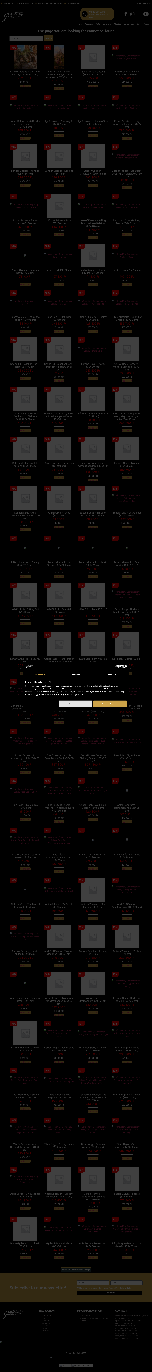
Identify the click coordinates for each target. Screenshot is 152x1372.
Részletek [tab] (76, 674)
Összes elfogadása (110, 704)
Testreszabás (74, 704)
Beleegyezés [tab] (40, 674)
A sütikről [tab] (112, 674)
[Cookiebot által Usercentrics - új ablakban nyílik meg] (116, 666)
